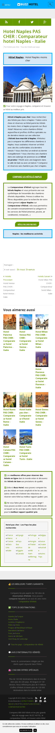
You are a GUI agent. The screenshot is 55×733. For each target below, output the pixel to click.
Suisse (42, 541)
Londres (11, 622)
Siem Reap (12, 639)
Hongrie (33, 541)
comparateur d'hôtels (27, 601)
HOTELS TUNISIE (27, 701)
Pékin (10, 625)
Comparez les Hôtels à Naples (27, 176)
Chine (17, 625)
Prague (11, 628)
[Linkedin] (40, 700)
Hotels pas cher (13, 47)
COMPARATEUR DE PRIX (16, 707)
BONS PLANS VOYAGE (31, 704)
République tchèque (24, 628)
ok (35, 730)
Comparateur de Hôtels (33, 644)
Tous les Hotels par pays (30, 47)
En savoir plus (26, 730)
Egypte (20, 550)
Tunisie (10, 541)
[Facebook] (19, 22)
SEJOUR (11, 704)
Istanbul (11, 616)
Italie (9, 550)
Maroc (10, 538)
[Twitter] (32, 22)
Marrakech (12, 630)
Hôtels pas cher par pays (27, 224)
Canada (20, 553)
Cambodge (23, 639)
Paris (10, 633)
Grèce (19, 547)
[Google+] (36, 700)
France (10, 535)
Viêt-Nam (19, 636)
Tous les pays (16, 644)
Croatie (43, 544)
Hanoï (10, 636)
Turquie (20, 616)
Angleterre (20, 622)
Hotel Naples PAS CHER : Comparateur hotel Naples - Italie (25, 36)
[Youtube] (45, 700)
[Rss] (6, 22)
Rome (10, 619)
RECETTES (18, 704)
